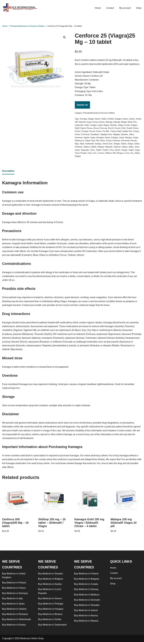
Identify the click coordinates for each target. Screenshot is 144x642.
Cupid (100, 125)
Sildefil (93, 147)
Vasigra (124, 150)
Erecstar (103, 128)
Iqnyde (86, 137)
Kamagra (100, 137)
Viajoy (137, 150)
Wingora (120, 153)
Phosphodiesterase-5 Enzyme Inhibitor (27, 26)
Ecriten (127, 125)
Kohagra (114, 137)
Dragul (120, 125)
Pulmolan (116, 141)
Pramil (109, 141)
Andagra (118, 119)
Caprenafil (79, 125)
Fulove (77, 134)
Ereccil (96, 128)
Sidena (124, 144)
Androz (132, 119)
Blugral (124, 122)
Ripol (82, 144)
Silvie (137, 147)
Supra (77, 150)
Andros (125, 119)
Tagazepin (85, 150)
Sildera (124, 147)
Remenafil (125, 141)
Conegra (93, 125)
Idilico (131, 134)
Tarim (92, 150)
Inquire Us (82, 105)
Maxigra (128, 137)
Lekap (121, 137)
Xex (132, 153)
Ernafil (129, 128)
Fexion (99, 131)
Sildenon (117, 147)
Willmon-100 (111, 153)
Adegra (91, 119)
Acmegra (83, 119)
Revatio (134, 141)
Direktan (113, 125)
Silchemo (78, 147)
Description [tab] (8, 171)
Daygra (106, 125)
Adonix (97, 119)
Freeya (136, 131)
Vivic (95, 153)
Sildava (87, 147)
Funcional (85, 134)
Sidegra (117, 144)
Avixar (95, 122)
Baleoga (116, 122)
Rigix (77, 144)
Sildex (131, 147)
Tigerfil (98, 150)
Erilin (124, 128)
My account (125, 8)
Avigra (89, 122)
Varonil (117, 150)
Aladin (103, 119)
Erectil (110, 128)
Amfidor (110, 119)
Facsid (92, 131)
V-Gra (111, 150)
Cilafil (86, 125)
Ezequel (85, 131)
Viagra (131, 150)
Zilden (137, 153)
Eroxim (78, 131)
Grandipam (94, 134)
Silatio (137, 144)
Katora (107, 137)
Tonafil (105, 150)
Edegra (134, 125)
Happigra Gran (106, 134)
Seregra (98, 144)
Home (98, 8)
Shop (138, 8)
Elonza (90, 128)
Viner (89, 153)
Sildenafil (108, 147)
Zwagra (78, 156)
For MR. (106, 131)
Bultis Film (132, 122)
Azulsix (102, 122)
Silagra (130, 144)
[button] (64, 37)
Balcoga (109, 122)
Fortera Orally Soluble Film (121, 131)
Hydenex (124, 134)
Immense (78, 137)
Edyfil (77, 128)
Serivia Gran (107, 144)
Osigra (135, 137)
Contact (110, 8)
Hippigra (116, 134)
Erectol (117, 128)
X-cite (126, 153)
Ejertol (83, 128)
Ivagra (92, 137)
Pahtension (79, 141)
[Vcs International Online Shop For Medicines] (20, 8)
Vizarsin (101, 153)
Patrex (102, 141)
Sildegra (100, 147)
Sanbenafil (89, 144)
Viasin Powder (80, 153)
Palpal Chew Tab (92, 141)
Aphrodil (82, 122)
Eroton (135, 128)
